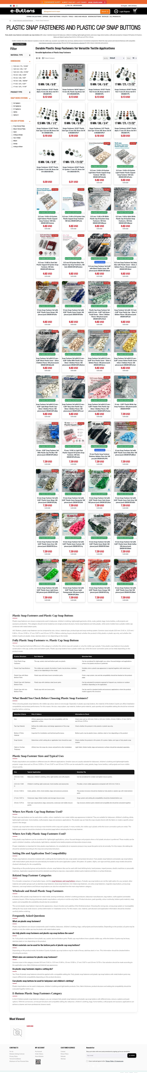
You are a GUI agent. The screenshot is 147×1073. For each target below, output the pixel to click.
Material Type (17, 55)
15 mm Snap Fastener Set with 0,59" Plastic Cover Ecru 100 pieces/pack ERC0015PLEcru (47, 544)
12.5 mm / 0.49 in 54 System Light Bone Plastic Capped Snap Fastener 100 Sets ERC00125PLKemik (99, 174)
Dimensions (15, 61)
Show (128, 58)
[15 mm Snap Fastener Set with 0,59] (47, 292)
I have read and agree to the (105, 1061)
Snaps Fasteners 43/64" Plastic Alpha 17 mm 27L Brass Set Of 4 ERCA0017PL (125, 131)
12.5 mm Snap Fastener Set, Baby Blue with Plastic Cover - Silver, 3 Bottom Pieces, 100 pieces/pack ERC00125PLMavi (125, 266)
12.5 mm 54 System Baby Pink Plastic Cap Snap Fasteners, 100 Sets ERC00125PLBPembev (73, 265)
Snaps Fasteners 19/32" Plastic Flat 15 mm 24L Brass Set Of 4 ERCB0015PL (99, 92)
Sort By (106, 58)
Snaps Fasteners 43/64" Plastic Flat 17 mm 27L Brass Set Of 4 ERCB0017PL (125, 92)
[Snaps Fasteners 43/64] (125, 75)
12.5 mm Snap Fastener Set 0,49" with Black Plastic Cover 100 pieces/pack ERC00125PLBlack (99, 269)
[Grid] (37, 58)
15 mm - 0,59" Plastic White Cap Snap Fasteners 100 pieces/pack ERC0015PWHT (125, 407)
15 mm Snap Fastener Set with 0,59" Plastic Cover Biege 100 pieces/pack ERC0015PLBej (47, 500)
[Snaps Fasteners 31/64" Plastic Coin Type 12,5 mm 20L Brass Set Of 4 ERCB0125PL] (47, 114)
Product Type (16, 92)
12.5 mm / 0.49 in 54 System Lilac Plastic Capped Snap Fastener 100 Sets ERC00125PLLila (73, 219)
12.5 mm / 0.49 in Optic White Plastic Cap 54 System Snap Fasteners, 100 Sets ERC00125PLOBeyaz (125, 220)
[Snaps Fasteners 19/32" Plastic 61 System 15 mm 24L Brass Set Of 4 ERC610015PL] (47, 152)
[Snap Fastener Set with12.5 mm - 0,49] (47, 340)
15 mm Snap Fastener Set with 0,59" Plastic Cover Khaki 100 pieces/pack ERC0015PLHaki (99, 544)
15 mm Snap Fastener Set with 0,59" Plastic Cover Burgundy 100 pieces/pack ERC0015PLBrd (73, 500)
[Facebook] (11, 5)
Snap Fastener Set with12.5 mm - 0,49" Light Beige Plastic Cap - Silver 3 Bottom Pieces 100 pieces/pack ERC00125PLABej (47, 408)
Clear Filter (19, 44)
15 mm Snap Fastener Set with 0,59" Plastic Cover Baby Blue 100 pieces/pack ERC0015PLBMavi (125, 453)
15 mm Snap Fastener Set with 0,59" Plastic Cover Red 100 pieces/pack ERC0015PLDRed (125, 590)
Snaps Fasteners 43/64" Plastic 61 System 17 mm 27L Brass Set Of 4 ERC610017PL (73, 170)
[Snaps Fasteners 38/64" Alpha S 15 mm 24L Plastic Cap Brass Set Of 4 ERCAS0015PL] (73, 75)
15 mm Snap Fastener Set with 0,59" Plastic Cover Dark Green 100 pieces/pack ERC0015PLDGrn (99, 500)
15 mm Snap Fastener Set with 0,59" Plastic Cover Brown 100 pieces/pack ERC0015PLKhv (47, 312)
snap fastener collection (78, 43)
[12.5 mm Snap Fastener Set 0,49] (99, 245)
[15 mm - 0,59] (125, 386)
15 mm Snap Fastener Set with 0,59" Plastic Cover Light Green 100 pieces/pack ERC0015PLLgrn (47, 590)
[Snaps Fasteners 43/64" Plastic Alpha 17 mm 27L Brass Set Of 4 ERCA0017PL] (125, 114)
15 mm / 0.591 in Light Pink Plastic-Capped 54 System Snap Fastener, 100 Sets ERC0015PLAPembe (73, 454)
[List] (39, 58)
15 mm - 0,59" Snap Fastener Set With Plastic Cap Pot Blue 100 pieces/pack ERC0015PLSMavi (47, 453)
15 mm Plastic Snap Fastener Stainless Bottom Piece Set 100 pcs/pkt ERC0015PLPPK (99, 457)
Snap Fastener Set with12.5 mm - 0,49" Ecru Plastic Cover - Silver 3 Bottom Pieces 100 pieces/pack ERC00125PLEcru (99, 362)
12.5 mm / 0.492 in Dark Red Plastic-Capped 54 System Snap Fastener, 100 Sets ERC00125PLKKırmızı (47, 266)
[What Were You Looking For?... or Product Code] (105, 11)
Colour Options (17, 121)
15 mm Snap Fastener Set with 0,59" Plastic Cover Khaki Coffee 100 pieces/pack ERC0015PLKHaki (125, 545)
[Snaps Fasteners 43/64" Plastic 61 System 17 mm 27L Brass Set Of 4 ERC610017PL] (73, 152)
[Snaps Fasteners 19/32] (99, 75)
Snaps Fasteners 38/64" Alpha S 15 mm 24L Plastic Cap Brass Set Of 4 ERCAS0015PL (73, 92)
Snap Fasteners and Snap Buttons (23, 20)
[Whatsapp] (17, 5)
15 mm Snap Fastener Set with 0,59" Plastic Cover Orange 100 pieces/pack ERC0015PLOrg (99, 590)
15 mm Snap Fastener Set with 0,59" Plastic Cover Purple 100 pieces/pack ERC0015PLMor (73, 312)
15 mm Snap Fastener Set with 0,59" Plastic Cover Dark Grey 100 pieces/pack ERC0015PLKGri (125, 500)
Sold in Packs (100, 262)
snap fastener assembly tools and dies (50, 43)
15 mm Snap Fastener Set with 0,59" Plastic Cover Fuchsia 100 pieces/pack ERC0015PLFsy (73, 544)
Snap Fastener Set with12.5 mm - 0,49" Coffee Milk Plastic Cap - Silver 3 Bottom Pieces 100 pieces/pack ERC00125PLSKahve (73, 362)
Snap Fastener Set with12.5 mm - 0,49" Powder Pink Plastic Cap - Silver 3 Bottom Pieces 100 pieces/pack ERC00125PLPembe (99, 408)
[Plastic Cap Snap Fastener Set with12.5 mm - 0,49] (99, 292)
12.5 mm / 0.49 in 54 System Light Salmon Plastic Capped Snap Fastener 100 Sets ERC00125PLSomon (47, 220)
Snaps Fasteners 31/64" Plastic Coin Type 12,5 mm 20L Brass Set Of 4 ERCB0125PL (47, 131)
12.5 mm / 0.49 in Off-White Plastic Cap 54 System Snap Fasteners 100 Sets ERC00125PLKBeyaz (99, 220)
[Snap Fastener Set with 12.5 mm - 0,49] (125, 292)
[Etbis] (38, 1062)
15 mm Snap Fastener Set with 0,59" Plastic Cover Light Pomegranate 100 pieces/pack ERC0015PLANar (73, 591)
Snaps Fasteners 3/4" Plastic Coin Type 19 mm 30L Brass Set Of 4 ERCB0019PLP (99, 131)
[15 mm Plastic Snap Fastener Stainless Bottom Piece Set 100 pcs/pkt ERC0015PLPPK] (99, 432)
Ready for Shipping (100, 166)
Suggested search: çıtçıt (52, 11)
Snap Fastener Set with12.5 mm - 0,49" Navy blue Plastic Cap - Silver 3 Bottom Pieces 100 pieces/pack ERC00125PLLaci (73, 408)
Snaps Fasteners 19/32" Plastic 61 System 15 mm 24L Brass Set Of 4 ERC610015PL (47, 170)
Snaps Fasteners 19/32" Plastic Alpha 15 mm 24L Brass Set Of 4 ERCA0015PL (47, 92)
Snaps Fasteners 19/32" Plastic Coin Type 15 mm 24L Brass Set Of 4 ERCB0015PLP (73, 131)
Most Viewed (17, 1019)
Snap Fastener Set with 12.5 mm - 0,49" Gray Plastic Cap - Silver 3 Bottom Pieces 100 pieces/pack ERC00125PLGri (125, 313)
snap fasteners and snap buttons (63, 881)
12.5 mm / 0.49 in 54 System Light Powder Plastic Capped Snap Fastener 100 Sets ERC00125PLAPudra (125, 174)
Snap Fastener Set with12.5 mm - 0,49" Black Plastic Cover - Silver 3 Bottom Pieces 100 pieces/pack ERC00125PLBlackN (47, 362)
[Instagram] (14, 5)
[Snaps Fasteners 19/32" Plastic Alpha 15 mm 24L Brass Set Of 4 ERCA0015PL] (47, 75)
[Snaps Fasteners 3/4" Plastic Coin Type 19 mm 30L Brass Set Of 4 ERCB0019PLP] (99, 114)
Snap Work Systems (19, 98)
